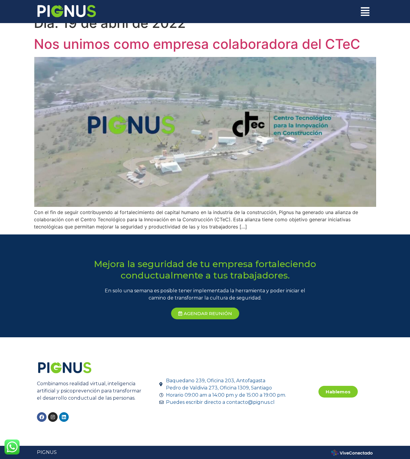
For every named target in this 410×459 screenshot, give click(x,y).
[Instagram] (53, 417)
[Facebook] (42, 417)
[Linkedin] (64, 417)
